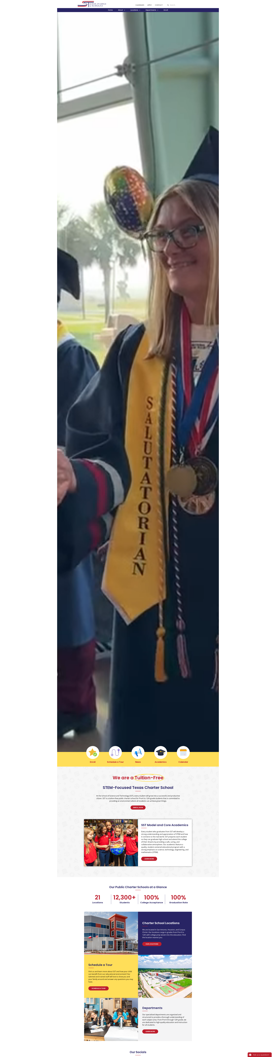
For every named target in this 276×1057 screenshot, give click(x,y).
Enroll (166, 10)
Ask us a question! (261, 1055)
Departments (151, 10)
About (120, 10)
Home (110, 10)
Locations (134, 10)
